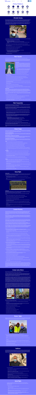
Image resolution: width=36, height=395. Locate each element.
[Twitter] (30, 1)
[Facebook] (28, 1)
